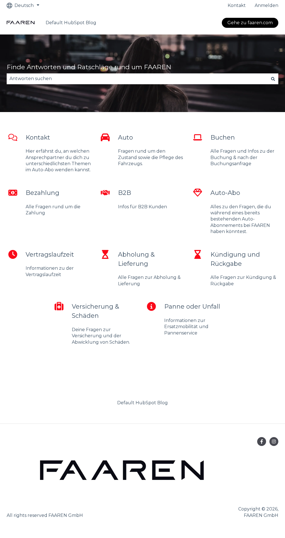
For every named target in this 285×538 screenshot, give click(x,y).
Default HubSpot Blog (71, 22)
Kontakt (237, 5)
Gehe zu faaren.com (250, 22)
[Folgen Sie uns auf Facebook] (261, 441)
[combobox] (137, 78)
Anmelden (266, 5)
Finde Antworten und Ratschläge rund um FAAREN (89, 67)
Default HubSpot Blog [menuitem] (142, 402)
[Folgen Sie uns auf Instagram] (273, 441)
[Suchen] (273, 78)
